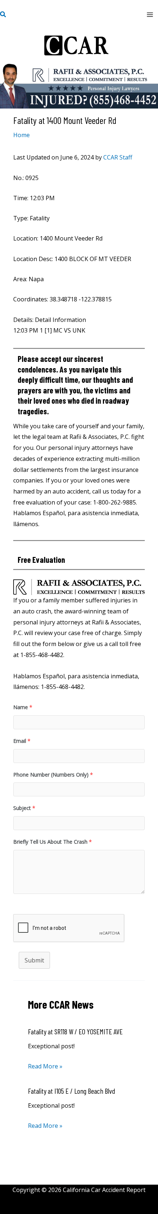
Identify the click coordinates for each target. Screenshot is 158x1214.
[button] (3, 14)
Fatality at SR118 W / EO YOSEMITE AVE (75, 1031)
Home (21, 135)
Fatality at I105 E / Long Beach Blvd (71, 1090)
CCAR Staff (117, 157)
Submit (34, 960)
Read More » (45, 1066)
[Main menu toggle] (150, 15)
